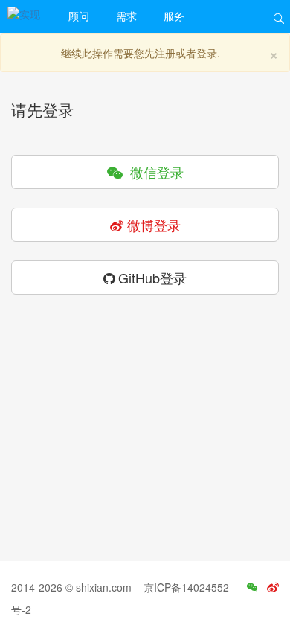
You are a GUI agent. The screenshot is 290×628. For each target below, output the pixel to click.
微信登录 (153, 172)
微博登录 (152, 224)
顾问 (78, 15)
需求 (126, 15)
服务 (174, 15)
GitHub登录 (151, 277)
